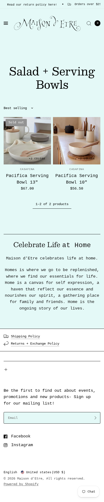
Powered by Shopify (21, 484)
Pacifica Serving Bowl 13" (27, 179)
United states (45, 472)
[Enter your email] (95, 418)
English (10, 472)
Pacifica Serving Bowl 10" (76, 179)
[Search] (89, 23)
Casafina (27, 169)
